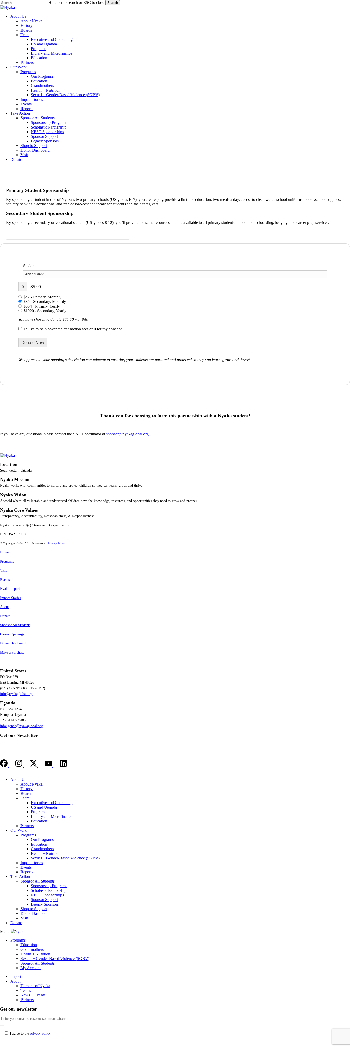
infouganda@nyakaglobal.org (21, 726)
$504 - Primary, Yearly (42, 306)
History (26, 789)
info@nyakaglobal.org (16, 694)
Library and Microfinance (51, 816)
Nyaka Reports (10, 589)
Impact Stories (10, 598)
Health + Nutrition (45, 853)
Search (112, 3)
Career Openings (12, 634)
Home (4, 552)
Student (29, 265)
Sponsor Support (44, 899)
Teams (25, 990)
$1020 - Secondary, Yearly (45, 311)
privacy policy (40, 1033)
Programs (7, 561)
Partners (27, 826)
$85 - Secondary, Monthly (45, 301)
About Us (18, 779)
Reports (26, 872)
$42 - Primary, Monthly (42, 297)
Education (39, 821)
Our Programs (42, 839)
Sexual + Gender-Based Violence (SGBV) (65, 858)
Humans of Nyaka (35, 986)
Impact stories (31, 862)
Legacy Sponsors (45, 904)
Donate (5, 616)
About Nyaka (31, 784)
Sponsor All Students (15, 625)
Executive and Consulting (52, 802)
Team (24, 798)
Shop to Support (33, 909)
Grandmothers (42, 849)
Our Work (18, 830)
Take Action (20, 876)
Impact (15, 976)
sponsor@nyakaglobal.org (127, 434)
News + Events (32, 995)
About (4, 607)
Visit (3, 570)
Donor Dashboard (13, 643)
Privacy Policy (57, 543)
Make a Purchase (12, 652)
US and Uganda (44, 807)
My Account (30, 968)
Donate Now (32, 342)
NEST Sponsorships (47, 895)
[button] (68, 233)
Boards (26, 793)
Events (5, 580)
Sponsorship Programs (49, 886)
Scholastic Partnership (48, 890)
